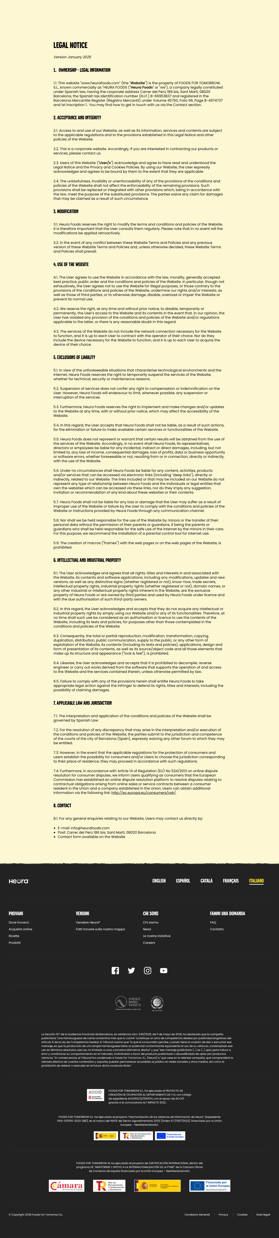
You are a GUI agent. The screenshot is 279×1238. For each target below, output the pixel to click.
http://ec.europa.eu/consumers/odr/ (143, 792)
